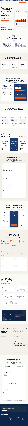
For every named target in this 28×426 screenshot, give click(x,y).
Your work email (16, 313)
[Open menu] (26, 2)
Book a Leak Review (23, 0)
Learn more (5, 225)
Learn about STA (4, 410)
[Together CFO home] (4, 2)
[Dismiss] (27, 0)
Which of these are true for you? (7, 88)
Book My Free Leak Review (4, 20)
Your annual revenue (4, 85)
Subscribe (17, 316)
